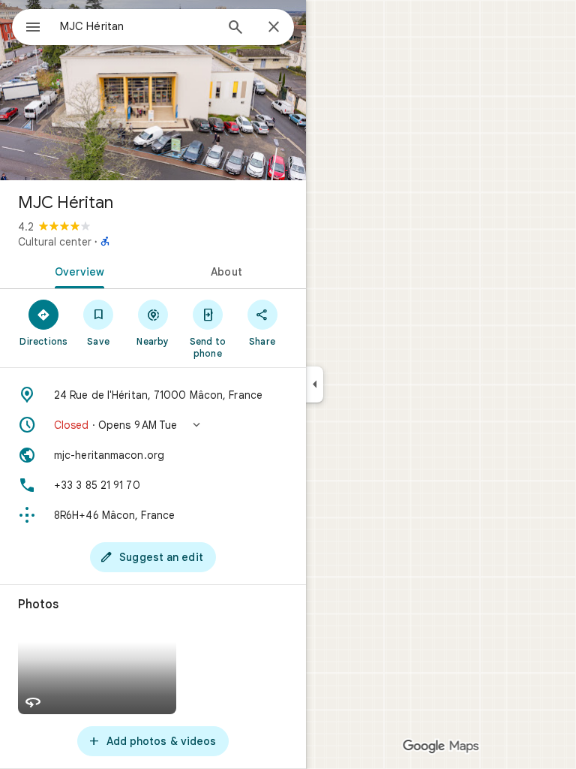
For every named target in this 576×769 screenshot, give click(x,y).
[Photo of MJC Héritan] (153, 90)
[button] (153, 425)
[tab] (76, 270)
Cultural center (55, 242)
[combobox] (137, 26)
